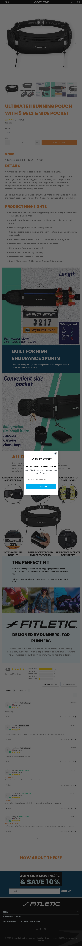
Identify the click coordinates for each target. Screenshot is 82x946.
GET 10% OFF (41, 486)
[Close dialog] (56, 453)
